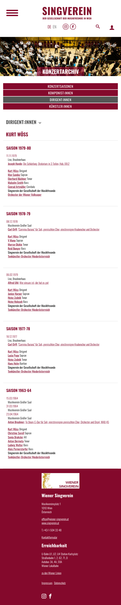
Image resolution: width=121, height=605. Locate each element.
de (49, 27)
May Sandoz (14, 175)
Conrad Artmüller (17, 187)
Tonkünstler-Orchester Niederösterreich (29, 256)
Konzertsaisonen (60, 86)
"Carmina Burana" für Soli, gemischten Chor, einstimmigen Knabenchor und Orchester (58, 229)
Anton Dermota (16, 441)
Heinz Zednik (14, 298)
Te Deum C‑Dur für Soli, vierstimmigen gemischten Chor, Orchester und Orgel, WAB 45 (67, 422)
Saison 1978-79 (18, 213)
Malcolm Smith (15, 183)
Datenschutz (60, 583)
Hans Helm (13, 363)
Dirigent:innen (60, 99)
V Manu (12, 240)
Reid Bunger (14, 248)
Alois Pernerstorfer (18, 449)
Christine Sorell (16, 433)
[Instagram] (66, 27)
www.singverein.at (50, 523)
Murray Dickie (15, 244)
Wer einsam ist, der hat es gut (34, 283)
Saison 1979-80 (18, 148)
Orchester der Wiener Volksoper (24, 195)
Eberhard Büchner (17, 179)
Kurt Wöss (13, 171)
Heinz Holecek (15, 302)
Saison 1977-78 (18, 328)
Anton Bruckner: (16, 422)
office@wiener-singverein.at (55, 519)
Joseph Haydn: (15, 164)
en (54, 27)
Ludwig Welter (15, 445)
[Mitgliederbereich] (112, 27)
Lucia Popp (13, 355)
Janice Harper (15, 294)
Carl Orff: (12, 229)
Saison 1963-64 (18, 390)
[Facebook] (73, 27)
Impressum (47, 583)
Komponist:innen (60, 92)
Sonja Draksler (15, 437)
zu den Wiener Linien (51, 573)
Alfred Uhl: (13, 283)
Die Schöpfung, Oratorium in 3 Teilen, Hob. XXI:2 (46, 164)
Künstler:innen (60, 106)
